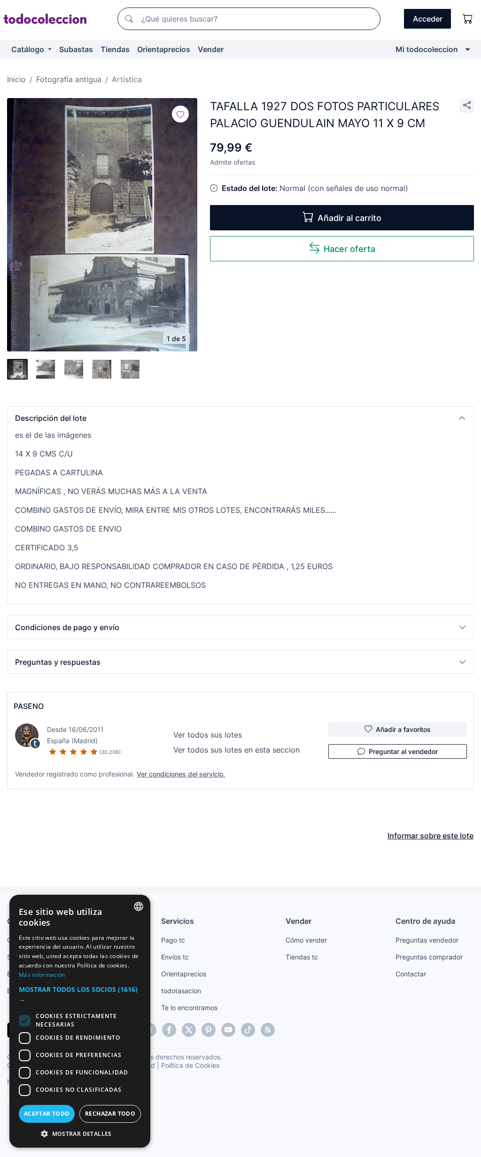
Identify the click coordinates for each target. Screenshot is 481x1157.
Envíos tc (175, 957)
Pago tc (173, 940)
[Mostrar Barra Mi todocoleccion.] (467, 49)
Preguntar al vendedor (403, 751)
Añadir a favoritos (403, 729)
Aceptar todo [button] (47, 1114)
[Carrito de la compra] (467, 19)
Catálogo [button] (28, 49)
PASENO (29, 706)
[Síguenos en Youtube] (228, 1030)
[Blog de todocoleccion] (268, 1030)
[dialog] (79, 1021)
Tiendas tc (302, 957)
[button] (240, 418)
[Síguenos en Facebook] (169, 1030)
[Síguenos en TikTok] (248, 1030)
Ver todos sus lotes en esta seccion (236, 749)
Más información (42, 975)
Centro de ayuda (425, 921)
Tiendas (115, 49)
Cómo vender (306, 940)
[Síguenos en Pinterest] (209, 1030)
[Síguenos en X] (189, 1030)
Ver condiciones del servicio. (181, 774)
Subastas (76, 49)
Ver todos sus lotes (207, 734)
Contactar (411, 974)
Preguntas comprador (429, 957)
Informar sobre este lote (430, 835)
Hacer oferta (349, 249)
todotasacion (181, 991)
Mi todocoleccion (427, 49)
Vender (211, 49)
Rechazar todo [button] (110, 1114)
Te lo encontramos (189, 1008)
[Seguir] (180, 114)
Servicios (177, 921)
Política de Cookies (190, 1065)
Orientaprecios (163, 49)
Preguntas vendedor (427, 940)
